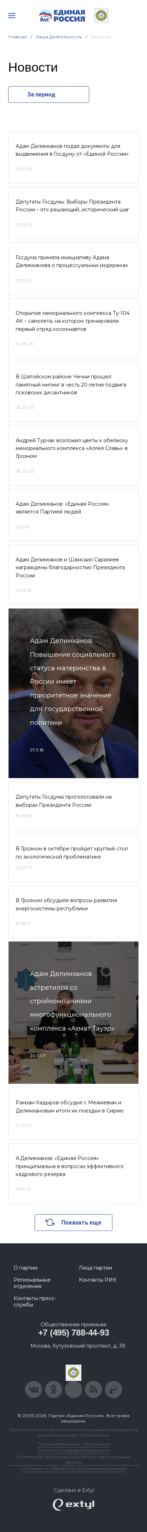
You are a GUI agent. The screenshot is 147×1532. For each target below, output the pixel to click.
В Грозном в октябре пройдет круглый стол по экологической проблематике (72, 852)
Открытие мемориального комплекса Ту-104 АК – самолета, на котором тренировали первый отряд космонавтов (73, 321)
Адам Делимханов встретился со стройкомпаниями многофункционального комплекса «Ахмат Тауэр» (72, 1001)
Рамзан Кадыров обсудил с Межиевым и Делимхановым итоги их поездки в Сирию (70, 1106)
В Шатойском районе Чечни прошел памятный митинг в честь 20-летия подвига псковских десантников (71, 384)
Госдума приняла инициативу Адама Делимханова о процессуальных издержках (72, 261)
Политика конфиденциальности (73, 1450)
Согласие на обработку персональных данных (73, 1468)
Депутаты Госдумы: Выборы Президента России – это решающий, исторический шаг (72, 206)
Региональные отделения (32, 1283)
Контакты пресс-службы (35, 1301)
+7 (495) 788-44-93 (73, 1332)
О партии (25, 1268)
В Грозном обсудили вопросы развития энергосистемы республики (66, 904)
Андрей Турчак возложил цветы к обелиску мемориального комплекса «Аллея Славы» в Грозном (72, 448)
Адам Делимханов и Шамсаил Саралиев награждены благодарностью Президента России (70, 567)
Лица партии (95, 1268)
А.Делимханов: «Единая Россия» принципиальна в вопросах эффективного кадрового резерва (70, 1166)
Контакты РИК (97, 1280)
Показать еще (81, 1222)
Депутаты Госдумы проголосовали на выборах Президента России (64, 801)
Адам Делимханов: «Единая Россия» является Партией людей (62, 508)
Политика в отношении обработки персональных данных (74, 1459)
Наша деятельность (59, 36)
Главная (17, 36)
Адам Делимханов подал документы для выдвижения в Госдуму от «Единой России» (72, 150)
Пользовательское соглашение (73, 1444)
